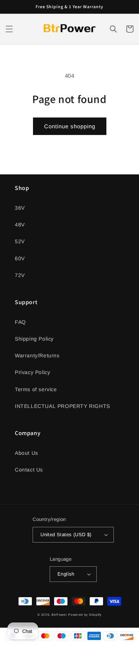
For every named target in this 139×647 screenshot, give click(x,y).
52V (20, 241)
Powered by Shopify (85, 615)
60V (20, 258)
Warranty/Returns (37, 355)
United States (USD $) (65, 534)
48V (20, 225)
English (66, 574)
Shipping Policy (34, 339)
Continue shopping (69, 126)
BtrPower (59, 615)
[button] (9, 29)
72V (20, 275)
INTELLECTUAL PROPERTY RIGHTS (62, 406)
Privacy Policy (32, 372)
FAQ (20, 322)
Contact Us (29, 470)
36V (20, 208)
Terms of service (36, 389)
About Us (26, 453)
